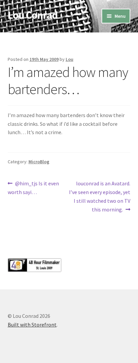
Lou (69, 59)
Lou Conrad (33, 15)
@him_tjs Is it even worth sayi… (33, 187)
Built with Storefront (32, 324)
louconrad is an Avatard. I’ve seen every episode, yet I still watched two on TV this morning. (99, 196)
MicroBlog (38, 162)
